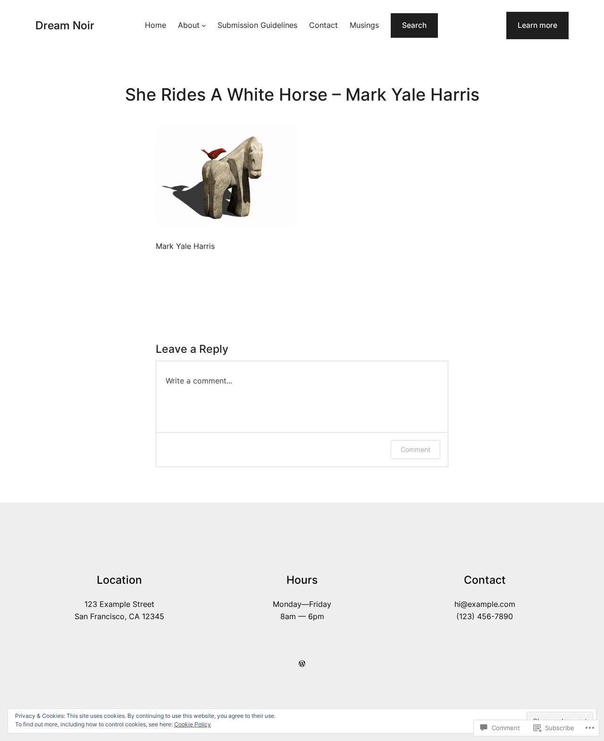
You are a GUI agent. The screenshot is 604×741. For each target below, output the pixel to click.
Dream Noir (64, 25)
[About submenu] (203, 25)
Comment (415, 449)
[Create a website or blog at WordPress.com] (302, 663)
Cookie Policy (192, 724)
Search (414, 25)
